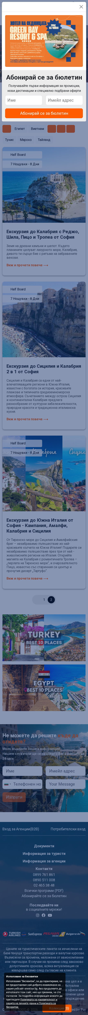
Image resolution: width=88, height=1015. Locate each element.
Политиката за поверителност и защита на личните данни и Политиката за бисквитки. (31, 1003)
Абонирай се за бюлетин (44, 113)
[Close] (81, 6)
